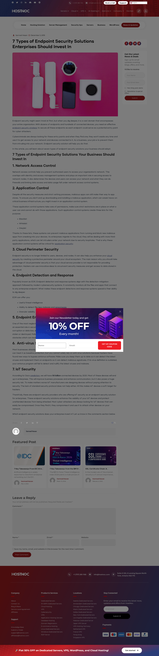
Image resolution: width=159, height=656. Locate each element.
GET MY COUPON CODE (109, 345)
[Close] (120, 311)
